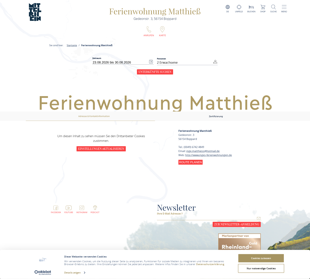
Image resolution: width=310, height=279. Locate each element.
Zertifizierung (216, 116)
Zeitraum (96, 58)
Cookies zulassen (261, 258)
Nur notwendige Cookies (261, 268)
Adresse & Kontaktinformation (94, 116)
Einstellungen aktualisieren (101, 149)
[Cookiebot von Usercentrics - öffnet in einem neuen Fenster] (43, 272)
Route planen (190, 162)
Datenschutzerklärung (210, 264)
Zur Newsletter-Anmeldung (236, 224)
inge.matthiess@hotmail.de (203, 151)
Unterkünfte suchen (155, 72)
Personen (161, 58)
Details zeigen (72, 272)
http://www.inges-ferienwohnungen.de (208, 155)
